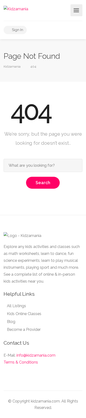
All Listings (16, 306)
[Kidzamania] (16, 8)
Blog (11, 321)
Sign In (17, 30)
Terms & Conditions (21, 362)
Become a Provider (24, 329)
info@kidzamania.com (35, 355)
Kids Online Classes (24, 313)
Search (43, 182)
